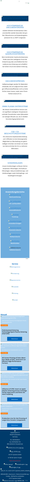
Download (15, 3)
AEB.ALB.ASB (4, 474)
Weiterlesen (14, 339)
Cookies (8, 476)
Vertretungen (8, 3)
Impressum (12, 474)
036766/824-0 (16, 440)
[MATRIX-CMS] (13, 480)
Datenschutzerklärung (22, 474)
